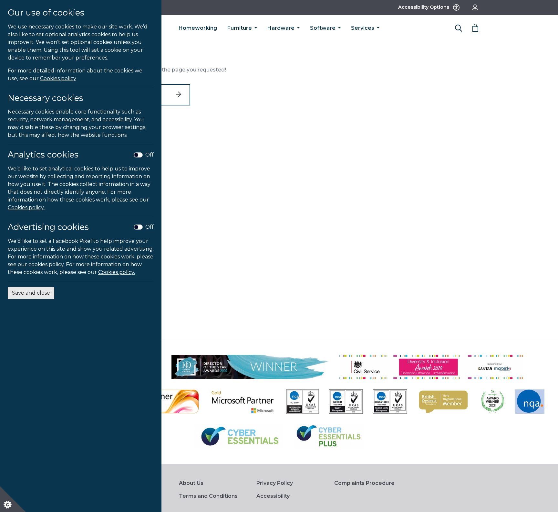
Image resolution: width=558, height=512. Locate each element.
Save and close (31, 293)
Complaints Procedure (364, 483)
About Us (191, 483)
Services (363, 28)
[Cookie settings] (13, 499)
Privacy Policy (274, 483)
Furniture (240, 28)
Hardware (281, 28)
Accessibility (273, 496)
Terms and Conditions (208, 496)
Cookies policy (58, 78)
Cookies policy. (26, 207)
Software (323, 28)
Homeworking (198, 28)
